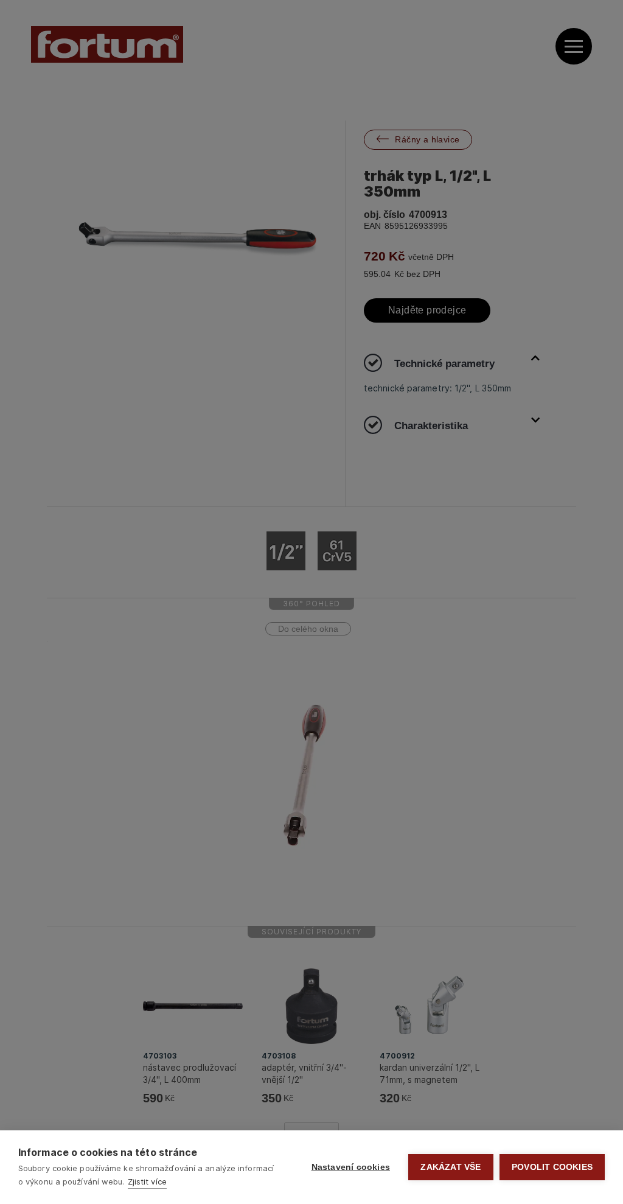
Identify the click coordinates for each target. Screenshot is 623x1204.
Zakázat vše (450, 1167)
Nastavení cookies (351, 1167)
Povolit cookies (552, 1167)
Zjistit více (147, 1181)
